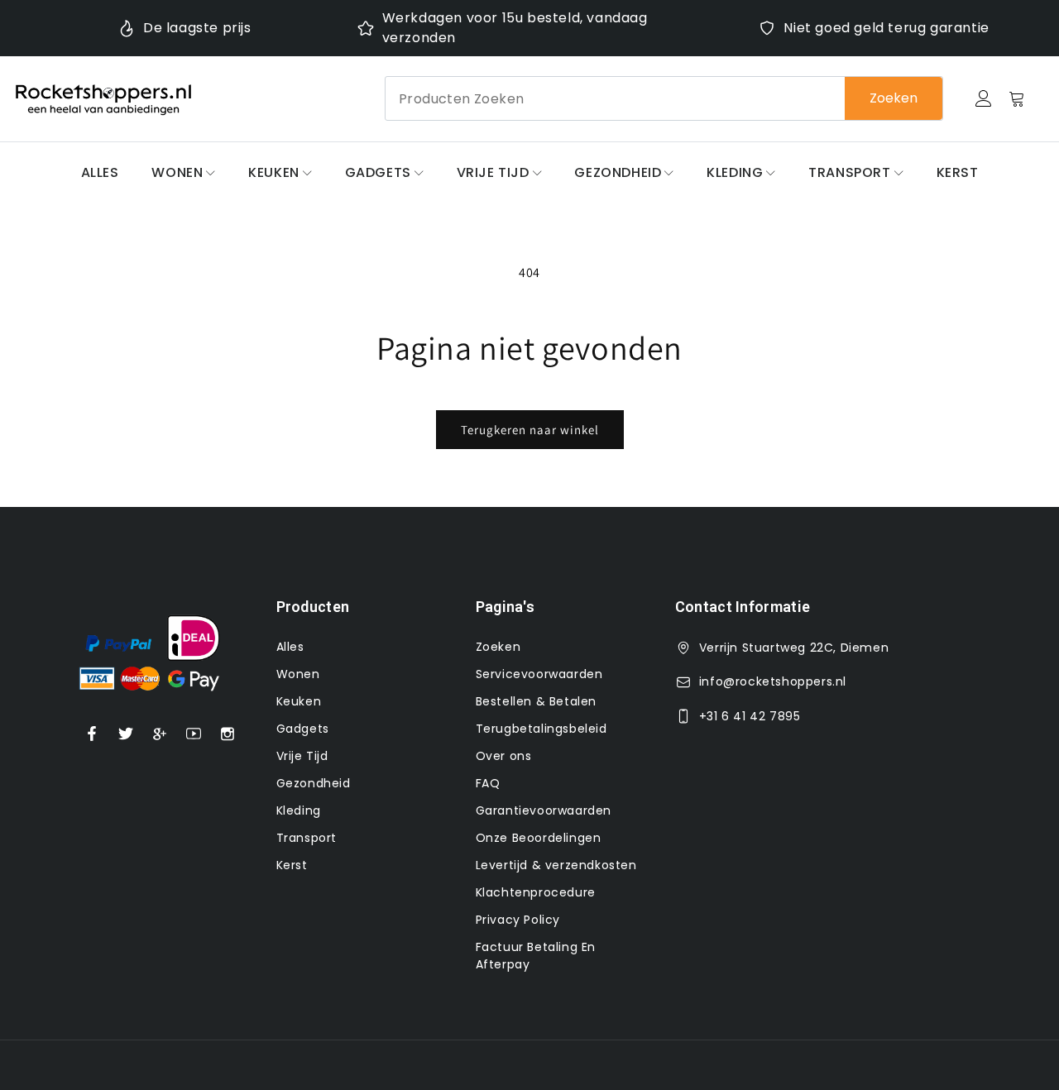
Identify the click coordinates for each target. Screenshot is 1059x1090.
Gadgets (378, 172)
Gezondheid (617, 172)
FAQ (488, 783)
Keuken (273, 172)
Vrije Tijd (493, 172)
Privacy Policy (518, 919)
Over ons (504, 756)
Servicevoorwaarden (539, 674)
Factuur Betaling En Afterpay (536, 956)
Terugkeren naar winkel (530, 429)
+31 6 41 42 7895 (750, 716)
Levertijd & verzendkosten (556, 865)
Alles (100, 172)
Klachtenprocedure (536, 892)
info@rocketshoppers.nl (772, 681)
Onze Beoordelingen (538, 837)
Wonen (177, 172)
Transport (849, 172)
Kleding (735, 172)
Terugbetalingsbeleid (541, 728)
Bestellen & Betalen (536, 701)
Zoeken (894, 98)
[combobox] (664, 98)
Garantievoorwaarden (543, 810)
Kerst (958, 172)
